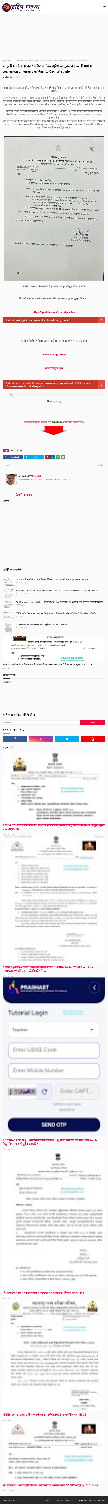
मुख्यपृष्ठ (5, 60)
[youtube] (93, 739)
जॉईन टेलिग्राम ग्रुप (54, 368)
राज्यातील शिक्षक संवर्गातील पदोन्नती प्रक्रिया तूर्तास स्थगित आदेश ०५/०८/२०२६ (42, 624)
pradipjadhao (8, 77)
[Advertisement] (54, 35)
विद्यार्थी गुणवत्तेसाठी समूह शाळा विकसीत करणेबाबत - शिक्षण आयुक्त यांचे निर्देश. (44, 320)
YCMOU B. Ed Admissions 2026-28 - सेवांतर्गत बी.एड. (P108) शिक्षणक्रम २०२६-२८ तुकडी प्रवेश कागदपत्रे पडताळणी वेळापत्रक (59, 602)
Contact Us (58, 1500)
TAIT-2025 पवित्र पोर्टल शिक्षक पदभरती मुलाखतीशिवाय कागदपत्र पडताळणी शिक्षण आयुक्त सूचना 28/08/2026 (52, 579)
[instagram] (41, 739)
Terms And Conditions (87, 1500)
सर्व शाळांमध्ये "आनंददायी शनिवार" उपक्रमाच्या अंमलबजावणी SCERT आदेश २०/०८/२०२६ (50, 1485)
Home (38, 1500)
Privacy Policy (70, 1500)
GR (12, 451)
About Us (47, 1500)
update (11, 60)
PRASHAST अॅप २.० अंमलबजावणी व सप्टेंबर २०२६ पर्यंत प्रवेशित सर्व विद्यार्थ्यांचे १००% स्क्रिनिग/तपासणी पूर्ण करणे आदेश (56, 613)
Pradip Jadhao (21, 1500)
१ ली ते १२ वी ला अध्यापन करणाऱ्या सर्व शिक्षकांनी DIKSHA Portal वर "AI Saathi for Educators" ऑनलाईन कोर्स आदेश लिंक (57, 590)
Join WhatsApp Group (54, 354)
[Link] (54, 648)
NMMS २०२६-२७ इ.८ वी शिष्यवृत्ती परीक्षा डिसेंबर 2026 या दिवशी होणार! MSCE (44, 1414)
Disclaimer (101, 1500)
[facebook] (15, 739)
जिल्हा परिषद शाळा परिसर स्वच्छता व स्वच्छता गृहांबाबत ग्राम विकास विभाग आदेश (43, 1292)
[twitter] (67, 739)
